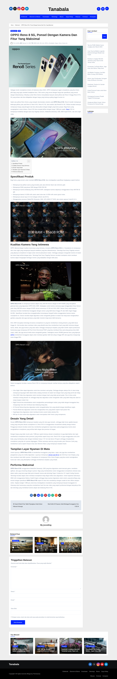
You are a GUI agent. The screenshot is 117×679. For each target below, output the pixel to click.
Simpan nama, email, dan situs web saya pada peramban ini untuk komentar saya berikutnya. (38, 617)
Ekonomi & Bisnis (35, 16)
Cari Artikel (92, 31)
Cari (104, 36)
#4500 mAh (36, 43)
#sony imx (64, 43)
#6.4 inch (42, 43)
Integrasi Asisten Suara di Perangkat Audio (45, 547)
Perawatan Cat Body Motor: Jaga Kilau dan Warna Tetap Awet (93, 650)
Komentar (14, 566)
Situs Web (14, 608)
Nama (13, 591)
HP (19, 31)
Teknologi (54, 16)
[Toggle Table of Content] (28, 161)
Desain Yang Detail (17, 167)
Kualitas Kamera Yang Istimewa (21, 165)
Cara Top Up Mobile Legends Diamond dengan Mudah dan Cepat (96, 52)
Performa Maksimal (18, 171)
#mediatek (51, 43)
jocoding (17, 43)
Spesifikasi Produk (17, 163)
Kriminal (85, 16)
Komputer (93, 16)
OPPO (12, 335)
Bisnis (62, 16)
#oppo (56, 43)
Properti (64, 646)
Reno (67, 109)
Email (13, 600)
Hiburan (77, 16)
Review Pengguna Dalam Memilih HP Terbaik (69, 547)
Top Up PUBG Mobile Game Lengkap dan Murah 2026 (21, 650)
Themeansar (36, 673)
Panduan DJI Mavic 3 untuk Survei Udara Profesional (19, 545)
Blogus (29, 673)
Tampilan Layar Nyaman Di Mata (21, 169)
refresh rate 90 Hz (53, 455)
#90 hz (46, 43)
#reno (60, 43)
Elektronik (24, 16)
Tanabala (58, 9)
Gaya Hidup (69, 16)
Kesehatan (46, 16)
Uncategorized (90, 646)
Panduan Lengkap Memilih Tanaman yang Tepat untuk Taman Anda (95, 60)
